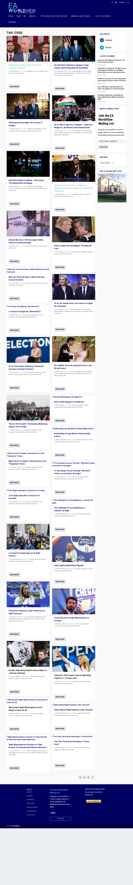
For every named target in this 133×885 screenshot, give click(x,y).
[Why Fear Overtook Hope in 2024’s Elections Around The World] (28, 270)
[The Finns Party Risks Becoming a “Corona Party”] (73, 736)
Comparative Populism (38, 676)
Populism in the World (27, 131)
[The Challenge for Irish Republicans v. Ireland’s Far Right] (73, 501)
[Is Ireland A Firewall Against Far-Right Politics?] (28, 537)
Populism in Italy (39, 619)
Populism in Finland (60, 750)
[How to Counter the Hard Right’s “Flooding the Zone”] (73, 229)
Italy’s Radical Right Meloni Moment (69, 565)
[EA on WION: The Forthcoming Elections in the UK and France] (73, 349)
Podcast (12, 22)
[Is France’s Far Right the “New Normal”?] (28, 306)
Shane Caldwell (60, 514)
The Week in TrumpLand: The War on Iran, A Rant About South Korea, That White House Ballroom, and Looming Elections (112, 70)
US (25, 16)
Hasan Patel (14, 71)
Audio (28, 372)
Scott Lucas (14, 246)
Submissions (31, 803)
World (32, 16)
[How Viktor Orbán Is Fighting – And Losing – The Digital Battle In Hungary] (28, 164)
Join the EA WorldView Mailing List (106, 119)
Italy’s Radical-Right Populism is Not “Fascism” (73, 710)
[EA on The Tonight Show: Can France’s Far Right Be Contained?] (73, 287)
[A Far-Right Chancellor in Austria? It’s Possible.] (28, 490)
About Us (29, 792)
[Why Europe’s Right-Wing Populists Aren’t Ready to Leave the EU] (28, 701)
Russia (45, 246)
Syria (10, 16)
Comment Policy (32, 811)
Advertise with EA (32, 807)
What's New (42, 188)
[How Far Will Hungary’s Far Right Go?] (73, 397)
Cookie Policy (31, 815)
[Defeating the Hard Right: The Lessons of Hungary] (28, 106)
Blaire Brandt (14, 186)
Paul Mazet (13, 315)
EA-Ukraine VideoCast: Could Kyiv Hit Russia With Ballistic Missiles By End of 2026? (111, 97)
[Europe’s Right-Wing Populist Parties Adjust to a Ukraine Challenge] (28, 654)
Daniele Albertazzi (16, 676)
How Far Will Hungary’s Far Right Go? (69, 402)
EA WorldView (15, 826)
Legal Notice (30, 799)
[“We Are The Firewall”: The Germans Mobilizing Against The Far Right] (28, 407)
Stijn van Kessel (15, 713)
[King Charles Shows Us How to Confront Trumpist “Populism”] (28, 49)
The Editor (30, 796)
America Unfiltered (80, 16)
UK (14, 73)
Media (20, 374)
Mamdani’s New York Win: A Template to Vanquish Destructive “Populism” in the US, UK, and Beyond (73, 188)
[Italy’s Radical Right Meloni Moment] (73, 549)
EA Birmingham (37, 129)
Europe (44, 129)
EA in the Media (102, 16)
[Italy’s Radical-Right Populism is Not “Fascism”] (73, 705)
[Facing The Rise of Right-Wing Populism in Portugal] (73, 601)
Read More (14, 86)
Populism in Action (32, 71)
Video (56, 75)
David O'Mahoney (15, 559)
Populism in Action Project (54, 16)
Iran (19, 16)
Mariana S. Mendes (62, 624)
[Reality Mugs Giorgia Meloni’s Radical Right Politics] (73, 428)
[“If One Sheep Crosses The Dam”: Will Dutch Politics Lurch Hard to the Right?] (73, 464)
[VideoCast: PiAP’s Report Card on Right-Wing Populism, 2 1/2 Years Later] (73, 659)
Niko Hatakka (60, 748)
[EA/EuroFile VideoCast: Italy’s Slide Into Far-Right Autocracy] (28, 594)
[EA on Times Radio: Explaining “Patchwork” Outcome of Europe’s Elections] (28, 350)
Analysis (29, 129)
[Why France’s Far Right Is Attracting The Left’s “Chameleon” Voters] (28, 454)
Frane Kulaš (13, 502)
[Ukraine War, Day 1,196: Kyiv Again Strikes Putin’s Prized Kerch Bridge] (28, 223)
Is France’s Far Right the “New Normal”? (25, 311)
